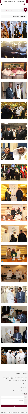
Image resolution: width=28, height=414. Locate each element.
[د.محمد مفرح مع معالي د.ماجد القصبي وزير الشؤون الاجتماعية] (14, 78)
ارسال (14, 406)
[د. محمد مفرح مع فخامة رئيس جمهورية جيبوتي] (14, 99)
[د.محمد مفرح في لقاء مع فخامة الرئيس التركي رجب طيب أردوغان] (14, 58)
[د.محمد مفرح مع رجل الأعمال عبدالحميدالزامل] (14, 282)
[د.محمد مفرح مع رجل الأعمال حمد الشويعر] (14, 262)
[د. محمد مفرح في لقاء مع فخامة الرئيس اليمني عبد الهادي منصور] (14, 139)
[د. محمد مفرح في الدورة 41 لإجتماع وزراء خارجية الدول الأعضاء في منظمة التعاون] (14, 119)
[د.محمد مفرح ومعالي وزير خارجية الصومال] (14, 302)
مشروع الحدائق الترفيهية (22, 387)
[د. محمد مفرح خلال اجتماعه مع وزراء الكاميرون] (14, 180)
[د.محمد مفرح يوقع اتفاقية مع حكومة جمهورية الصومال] (14, 343)
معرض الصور (20, 10)
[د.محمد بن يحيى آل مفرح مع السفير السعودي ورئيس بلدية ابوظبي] (14, 363)
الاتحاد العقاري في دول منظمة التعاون (19, 390)
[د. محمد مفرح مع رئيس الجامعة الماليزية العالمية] (14, 160)
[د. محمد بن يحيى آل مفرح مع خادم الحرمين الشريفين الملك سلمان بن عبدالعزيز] (14, 38)
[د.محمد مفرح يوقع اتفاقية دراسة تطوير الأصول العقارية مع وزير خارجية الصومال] (14, 323)
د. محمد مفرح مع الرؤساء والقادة (10, 10)
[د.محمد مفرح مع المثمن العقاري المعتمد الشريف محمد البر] (14, 241)
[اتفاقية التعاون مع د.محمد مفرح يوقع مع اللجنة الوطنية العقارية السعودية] (14, 221)
